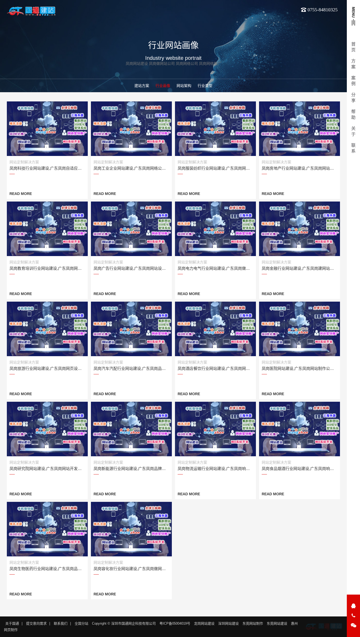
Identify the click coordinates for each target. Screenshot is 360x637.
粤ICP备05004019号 (174, 623)
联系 (353, 148)
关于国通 (12, 623)
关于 (353, 131)
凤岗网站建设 (137, 63)
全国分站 (81, 623)
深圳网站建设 (228, 623)
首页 (353, 47)
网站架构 (184, 86)
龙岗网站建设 (204, 623)
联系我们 (60, 623)
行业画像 (162, 86)
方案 (353, 64)
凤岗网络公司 (187, 63)
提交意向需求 (36, 623)
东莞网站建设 (277, 623)
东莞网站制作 (252, 623)
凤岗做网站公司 (162, 63)
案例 (353, 81)
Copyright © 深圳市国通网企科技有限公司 (124, 623)
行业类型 (205, 86)
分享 (353, 97)
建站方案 (141, 86)
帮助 (353, 114)
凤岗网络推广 (210, 63)
